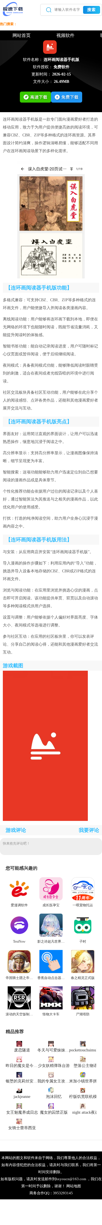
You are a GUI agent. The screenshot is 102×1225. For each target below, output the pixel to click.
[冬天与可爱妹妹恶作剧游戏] (51, 1043)
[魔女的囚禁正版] (51, 1105)
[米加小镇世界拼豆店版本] (83, 1074)
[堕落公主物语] (83, 1059)
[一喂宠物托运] (82, 899)
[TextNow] (19, 936)
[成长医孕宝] (51, 899)
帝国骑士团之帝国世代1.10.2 (27, 978)
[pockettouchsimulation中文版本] (83, 1043)
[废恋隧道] (19, 1043)
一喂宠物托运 (83, 905)
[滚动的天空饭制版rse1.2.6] (19, 1008)
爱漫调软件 (19, 905)
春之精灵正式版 (83, 978)
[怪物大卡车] (51, 1008)
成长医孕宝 (51, 905)
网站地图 (73, 1186)
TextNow (19, 941)
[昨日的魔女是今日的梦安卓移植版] (19, 1059)
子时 (82, 941)
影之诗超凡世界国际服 (54, 941)
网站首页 (21, 35)
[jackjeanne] (19, 1090)
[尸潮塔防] (82, 1008)
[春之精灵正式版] (82, 972)
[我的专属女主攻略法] (51, 1074)
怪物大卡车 (51, 1014)
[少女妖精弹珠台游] (51, 1059)
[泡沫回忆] (51, 1090)
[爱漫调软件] (19, 899)
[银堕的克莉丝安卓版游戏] (19, 1074)
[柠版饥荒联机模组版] (83, 1090)
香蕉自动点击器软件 (52, 978)
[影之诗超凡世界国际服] (51, 936)
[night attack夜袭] (83, 1105)
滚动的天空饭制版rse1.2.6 (25, 1014)
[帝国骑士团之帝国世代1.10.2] (19, 972)
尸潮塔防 (83, 1014)
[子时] (82, 936)
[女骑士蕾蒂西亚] (19, 1121)
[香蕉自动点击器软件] (51, 972)
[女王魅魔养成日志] (19, 1105)
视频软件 (65, 35)
